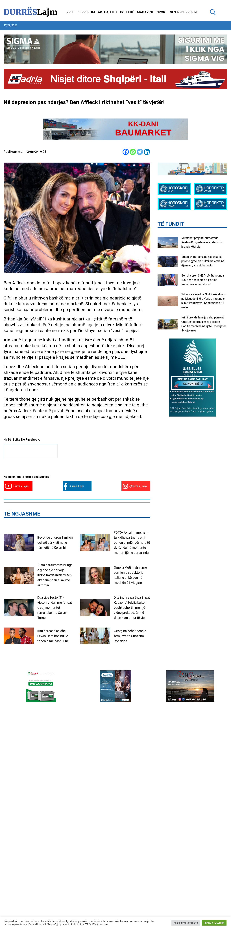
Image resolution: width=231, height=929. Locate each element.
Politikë (127, 12)
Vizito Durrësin (183, 12)
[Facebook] (126, 152)
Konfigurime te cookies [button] (186, 922)
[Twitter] (140, 152)
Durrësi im (86, 12)
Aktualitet (107, 12)
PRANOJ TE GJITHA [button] (214, 922)
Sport (162, 12)
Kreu (71, 12)
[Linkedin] (147, 152)
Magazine (145, 12)
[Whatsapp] (133, 152)
